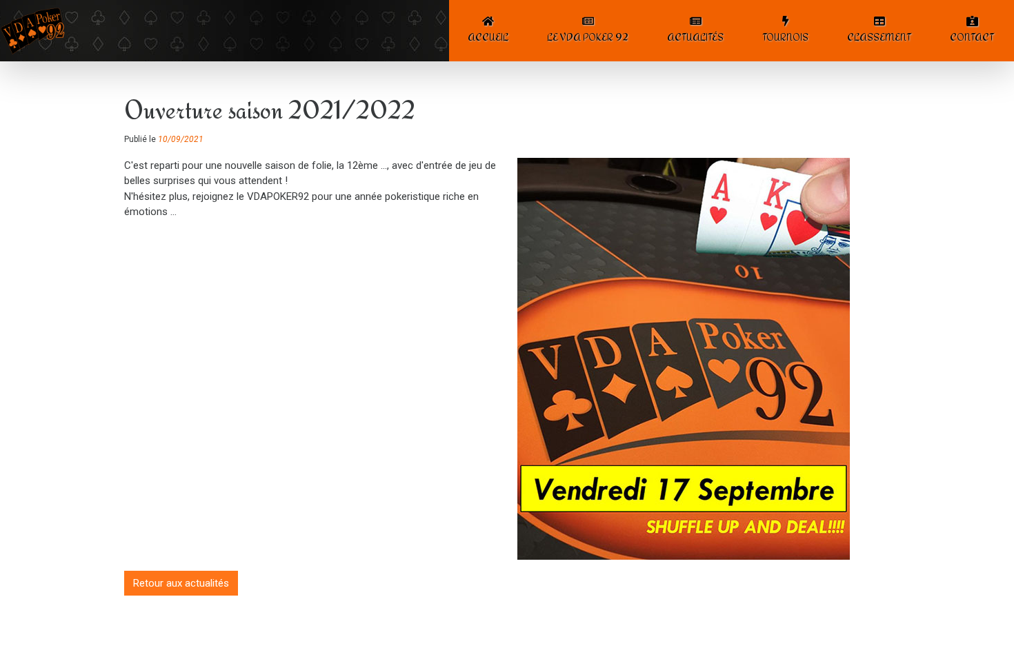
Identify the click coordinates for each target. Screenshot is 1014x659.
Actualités (695, 37)
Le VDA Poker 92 (587, 37)
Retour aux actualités (181, 583)
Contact (972, 37)
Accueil (488, 37)
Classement (879, 37)
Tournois (785, 37)
